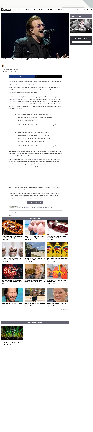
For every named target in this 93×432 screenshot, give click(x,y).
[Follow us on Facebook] (84, 10)
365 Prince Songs (60, 9)
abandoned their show (18, 153)
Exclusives (41, 9)
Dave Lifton (4, 68)
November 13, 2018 (32, 124)
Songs (29, 9)
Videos (34, 9)
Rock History (50, 9)
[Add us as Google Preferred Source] (88, 10)
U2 (33, 81)
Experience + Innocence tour (19, 81)
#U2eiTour (34, 120)
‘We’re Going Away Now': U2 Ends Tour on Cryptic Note (38, 207)
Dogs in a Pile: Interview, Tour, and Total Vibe (12, 343)
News (19, 9)
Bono (49, 81)
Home (14, 9)
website (33, 87)
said (22, 187)
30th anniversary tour (20, 99)
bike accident (37, 159)
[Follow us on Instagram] (81, 10)
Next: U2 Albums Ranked (35, 202)
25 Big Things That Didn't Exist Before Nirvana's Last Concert (80, 30)
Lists (24, 9)
